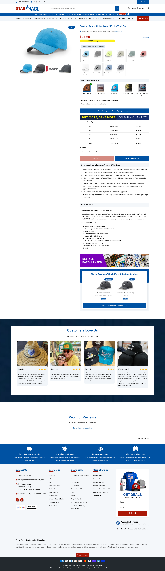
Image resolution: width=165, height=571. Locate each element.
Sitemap (73, 495)
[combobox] (83, 8)
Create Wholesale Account (80, 475)
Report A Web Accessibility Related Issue (133, 529)
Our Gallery (75, 482)
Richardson (118, 31)
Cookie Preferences (55, 506)
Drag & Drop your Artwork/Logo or (114, 111)
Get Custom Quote (132, 158)
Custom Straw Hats (99, 479)
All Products (97, 495)
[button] (27, 18)
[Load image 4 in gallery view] (65, 69)
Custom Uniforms (99, 485)
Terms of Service (55, 502)
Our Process (75, 485)
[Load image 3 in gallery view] (52, 69)
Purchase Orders (54, 485)
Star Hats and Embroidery (78, 565)
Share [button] (147, 37)
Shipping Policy (54, 492)
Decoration (75, 479)
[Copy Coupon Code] (128, 14)
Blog (72, 492)
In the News (53, 479)
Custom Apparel (98, 482)
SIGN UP (132, 513)
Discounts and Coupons (79, 489)
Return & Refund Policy (56, 499)
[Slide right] (74, 69)
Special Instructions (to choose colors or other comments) (99, 100)
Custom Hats (97, 475)
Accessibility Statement (79, 502)
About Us (52, 475)
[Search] (117, 8)
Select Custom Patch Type (90, 80)
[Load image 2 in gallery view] (39, 69)
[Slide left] (18, 69)
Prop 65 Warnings (77, 499)
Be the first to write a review (82, 428)
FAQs (50, 482)
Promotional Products (100, 492)
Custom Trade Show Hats (102, 489)
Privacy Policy (53, 495)
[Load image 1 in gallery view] (26, 69)
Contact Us (52, 489)
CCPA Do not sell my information (78, 507)
